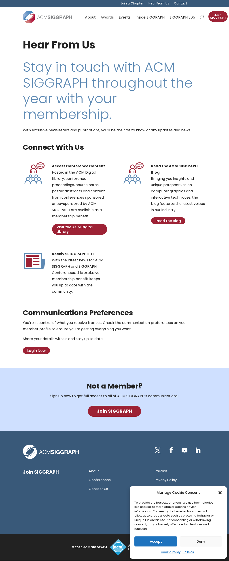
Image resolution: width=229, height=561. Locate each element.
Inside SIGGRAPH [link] (150, 17)
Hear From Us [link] (158, 4)
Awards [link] (107, 17)
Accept (156, 541)
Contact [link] (180, 4)
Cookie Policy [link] (170, 552)
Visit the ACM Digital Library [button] (75, 229)
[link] (47, 17)
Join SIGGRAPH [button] (218, 16)
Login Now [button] (36, 350)
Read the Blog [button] (168, 220)
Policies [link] (188, 552)
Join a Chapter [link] (132, 4)
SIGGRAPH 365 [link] (182, 17)
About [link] (90, 17)
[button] (220, 492)
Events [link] (125, 17)
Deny (201, 541)
